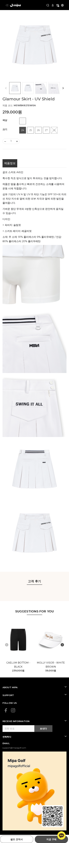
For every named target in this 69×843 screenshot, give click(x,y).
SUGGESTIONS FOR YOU (34, 611)
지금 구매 (51, 839)
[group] (34, 45)
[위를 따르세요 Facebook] (6, 710)
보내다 (43, 728)
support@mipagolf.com (14, 747)
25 (30, 130)
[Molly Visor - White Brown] (51, 640)
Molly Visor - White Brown (51, 664)
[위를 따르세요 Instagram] (13, 710)
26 (38, 130)
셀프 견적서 (16, 839)
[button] (63, 88)
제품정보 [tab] (10, 163)
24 (22, 130)
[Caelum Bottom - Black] (18, 640)
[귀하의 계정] (52, 5)
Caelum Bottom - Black (18, 664)
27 (46, 130)
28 (54, 130)
